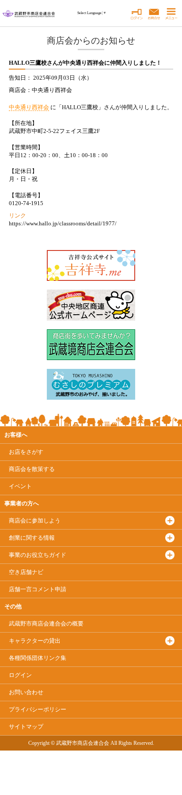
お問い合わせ (26, 692)
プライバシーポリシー (37, 709)
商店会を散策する (32, 469)
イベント (20, 486)
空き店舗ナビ (26, 572)
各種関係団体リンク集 (37, 658)
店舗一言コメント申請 (37, 589)
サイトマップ (26, 726)
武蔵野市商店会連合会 (46, 623)
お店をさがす (26, 452)
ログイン (20, 675)
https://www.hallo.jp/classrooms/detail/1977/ (63, 223)
